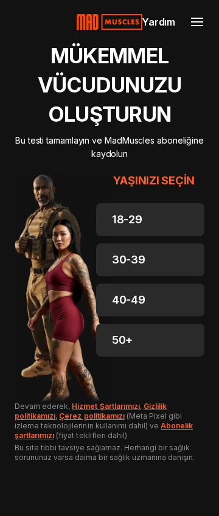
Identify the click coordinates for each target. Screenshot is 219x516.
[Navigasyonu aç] (197, 22)
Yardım (158, 22)
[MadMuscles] (109, 22)
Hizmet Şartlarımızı (105, 406)
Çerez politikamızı (91, 415)
